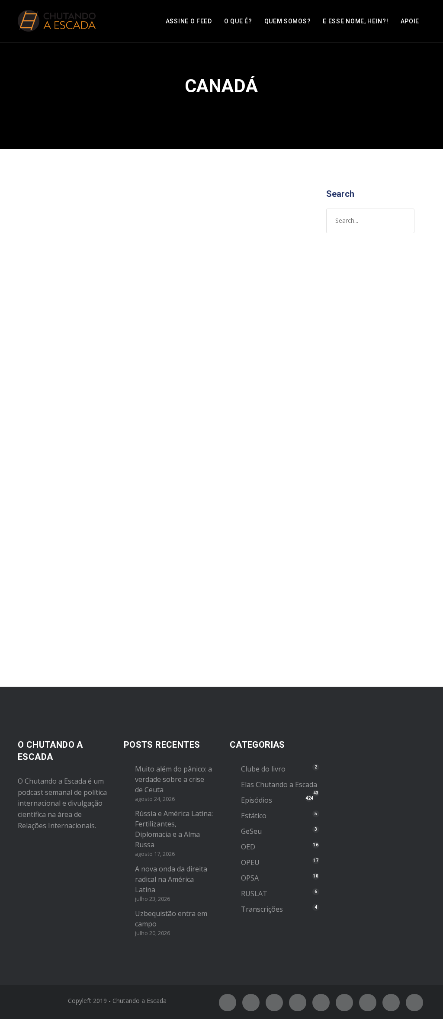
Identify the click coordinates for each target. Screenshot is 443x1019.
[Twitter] (251, 1002)
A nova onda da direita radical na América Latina (171, 879)
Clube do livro (263, 769)
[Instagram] (274, 1002)
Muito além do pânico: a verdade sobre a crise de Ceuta (173, 779)
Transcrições (262, 909)
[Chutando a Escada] (57, 21)
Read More (47, 618)
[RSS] (344, 1002)
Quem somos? (287, 21)
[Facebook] (227, 1002)
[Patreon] (391, 1002)
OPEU (250, 862)
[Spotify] (297, 1002)
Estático (253, 815)
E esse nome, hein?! (355, 21)
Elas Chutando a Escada (279, 784)
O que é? (238, 21)
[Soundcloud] (414, 1002)
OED (248, 847)
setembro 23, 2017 (56, 346)
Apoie (410, 21)
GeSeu (251, 831)
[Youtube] (321, 1002)
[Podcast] (367, 1002)
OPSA (250, 878)
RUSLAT (254, 893)
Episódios (79, 355)
